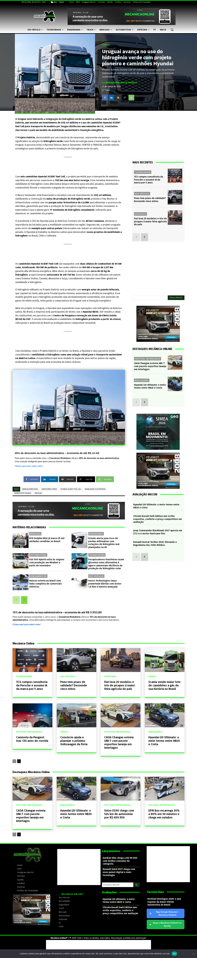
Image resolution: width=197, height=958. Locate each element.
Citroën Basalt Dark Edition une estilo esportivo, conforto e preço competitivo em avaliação (157, 519)
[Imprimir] (118, 97)
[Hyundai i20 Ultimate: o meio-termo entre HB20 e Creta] (175, 384)
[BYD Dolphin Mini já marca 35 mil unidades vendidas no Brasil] (21, 540)
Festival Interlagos (147, 358)
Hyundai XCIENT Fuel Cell (70, 489)
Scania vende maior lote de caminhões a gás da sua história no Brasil (164, 685)
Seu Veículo (96, 576)
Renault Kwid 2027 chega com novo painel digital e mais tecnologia (119, 872)
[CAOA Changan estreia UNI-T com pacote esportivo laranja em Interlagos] (175, 362)
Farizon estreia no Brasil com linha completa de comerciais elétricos (45, 583)
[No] (193, 953)
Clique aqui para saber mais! (29, 466)
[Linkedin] (111, 97)
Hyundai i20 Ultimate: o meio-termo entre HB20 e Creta (150, 386)
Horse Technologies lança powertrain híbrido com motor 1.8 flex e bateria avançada (104, 583)
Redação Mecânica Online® (121, 82)
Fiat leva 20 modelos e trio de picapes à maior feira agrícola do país (150, 221)
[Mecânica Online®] (44, 16)
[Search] (136, 884)
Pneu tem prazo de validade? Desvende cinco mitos (150, 200)
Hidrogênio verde (49, 489)
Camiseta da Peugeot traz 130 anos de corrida (32, 739)
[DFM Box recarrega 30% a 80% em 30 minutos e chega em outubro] (165, 789)
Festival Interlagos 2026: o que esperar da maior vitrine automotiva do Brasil (164, 901)
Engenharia (96, 533)
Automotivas (38, 555)
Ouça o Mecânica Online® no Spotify (166, 924)
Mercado (35, 533)
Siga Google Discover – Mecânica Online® (167, 913)
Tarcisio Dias (155, 892)
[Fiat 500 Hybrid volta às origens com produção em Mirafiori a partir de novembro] (21, 561)
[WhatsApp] (131, 97)
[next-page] (24, 600)
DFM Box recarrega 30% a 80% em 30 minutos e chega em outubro (164, 814)
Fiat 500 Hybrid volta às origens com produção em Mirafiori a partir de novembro (46, 562)
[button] (172, 29)
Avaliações (142, 380)
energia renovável (30, 489)
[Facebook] (105, 97)
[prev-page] (16, 600)
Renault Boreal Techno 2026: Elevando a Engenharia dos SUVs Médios (155, 543)
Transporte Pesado (22, 493)
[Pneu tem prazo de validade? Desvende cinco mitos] (175, 197)
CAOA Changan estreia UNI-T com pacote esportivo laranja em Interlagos (150, 366)
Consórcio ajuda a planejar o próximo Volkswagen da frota (73, 741)
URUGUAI (38, 493)
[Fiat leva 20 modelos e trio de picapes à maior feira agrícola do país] (175, 217)
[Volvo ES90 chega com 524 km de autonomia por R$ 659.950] (120, 789)
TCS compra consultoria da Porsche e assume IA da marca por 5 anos (148, 179)
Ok (174, 953)
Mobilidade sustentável (95, 489)
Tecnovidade (97, 555)
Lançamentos (38, 576)
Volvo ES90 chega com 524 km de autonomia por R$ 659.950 (119, 814)
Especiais (140, 214)
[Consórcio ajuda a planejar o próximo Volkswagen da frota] (76, 715)
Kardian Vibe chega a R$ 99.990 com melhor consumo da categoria (120, 861)
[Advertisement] (67, 165)
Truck (106, 45)
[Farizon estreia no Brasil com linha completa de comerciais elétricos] (21, 582)
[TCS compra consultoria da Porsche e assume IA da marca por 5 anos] (175, 176)
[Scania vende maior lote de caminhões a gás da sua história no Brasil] (165, 660)
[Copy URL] (125, 97)
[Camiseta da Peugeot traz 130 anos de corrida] (32, 715)
